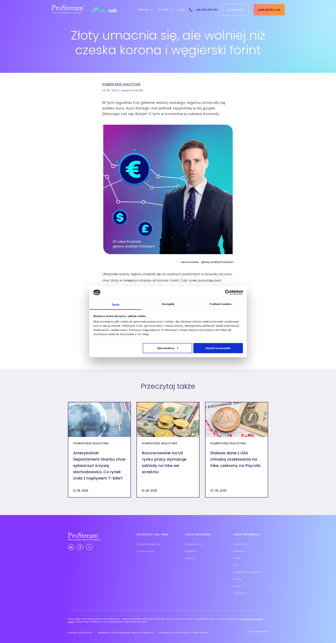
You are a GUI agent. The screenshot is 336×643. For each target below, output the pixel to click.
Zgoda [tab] (116, 304)
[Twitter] (89, 547)
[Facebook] (80, 547)
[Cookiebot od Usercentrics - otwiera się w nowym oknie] (227, 292)
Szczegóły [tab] (168, 304)
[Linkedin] (71, 547)
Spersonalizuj (165, 347)
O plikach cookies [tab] (220, 304)
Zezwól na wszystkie (218, 347)
